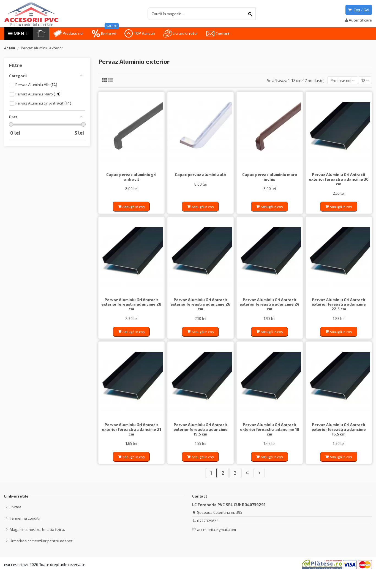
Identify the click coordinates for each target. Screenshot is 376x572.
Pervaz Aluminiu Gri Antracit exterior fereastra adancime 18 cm (269, 429)
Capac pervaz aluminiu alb (200, 174)
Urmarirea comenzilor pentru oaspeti (41, 540)
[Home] (41, 33)
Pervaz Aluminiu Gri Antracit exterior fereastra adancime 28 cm (131, 304)
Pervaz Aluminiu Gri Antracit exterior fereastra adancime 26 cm (200, 304)
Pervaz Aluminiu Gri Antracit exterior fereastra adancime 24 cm (269, 304)
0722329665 (208, 520)
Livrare (15, 506)
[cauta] (250, 13)
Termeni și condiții (25, 518)
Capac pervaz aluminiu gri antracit (131, 176)
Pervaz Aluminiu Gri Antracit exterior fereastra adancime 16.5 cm (339, 429)
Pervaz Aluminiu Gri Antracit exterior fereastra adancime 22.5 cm (339, 304)
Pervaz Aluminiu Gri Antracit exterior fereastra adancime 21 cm (131, 429)
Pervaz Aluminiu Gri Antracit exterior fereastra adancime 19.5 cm (200, 429)
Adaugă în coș (133, 206)
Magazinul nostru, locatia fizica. (37, 529)
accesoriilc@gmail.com (216, 529)
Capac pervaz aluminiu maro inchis (269, 176)
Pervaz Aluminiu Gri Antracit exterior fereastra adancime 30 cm (339, 179)
